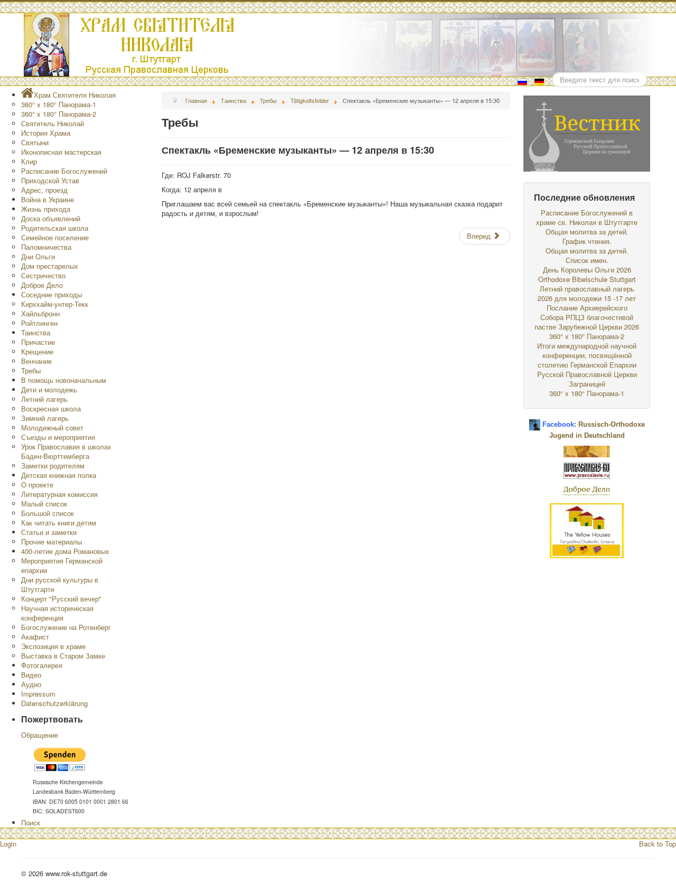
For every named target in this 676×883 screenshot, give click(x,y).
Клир (29, 161)
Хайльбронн (40, 313)
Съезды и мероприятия (58, 437)
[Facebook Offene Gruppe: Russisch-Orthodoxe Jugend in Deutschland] (534, 420)
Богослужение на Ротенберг (66, 627)
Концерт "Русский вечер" (61, 599)
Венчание (36, 361)
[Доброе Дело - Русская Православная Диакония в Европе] (587, 490)
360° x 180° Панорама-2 (58, 114)
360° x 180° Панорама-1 (58, 104)
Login (8, 844)
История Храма (45, 133)
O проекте (37, 485)
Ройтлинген (39, 323)
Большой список (47, 513)
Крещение (37, 351)
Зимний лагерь (45, 418)
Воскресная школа (51, 408)
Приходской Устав (50, 180)
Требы (31, 370)
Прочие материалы (51, 542)
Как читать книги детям (58, 523)
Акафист (35, 637)
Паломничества (46, 247)
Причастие (38, 342)
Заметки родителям (52, 466)
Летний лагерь (44, 399)
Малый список (44, 504)
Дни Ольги (38, 256)
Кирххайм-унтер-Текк (54, 304)
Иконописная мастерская (61, 152)
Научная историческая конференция (57, 613)
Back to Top (657, 844)
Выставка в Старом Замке (63, 656)
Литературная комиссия (59, 494)
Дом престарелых (49, 266)
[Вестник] (586, 132)
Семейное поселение (55, 237)
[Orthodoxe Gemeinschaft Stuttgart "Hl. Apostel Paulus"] (587, 450)
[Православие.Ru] (587, 470)
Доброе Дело (42, 285)
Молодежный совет (52, 427)
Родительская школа (54, 228)
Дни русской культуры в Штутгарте (59, 584)
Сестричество (43, 275)
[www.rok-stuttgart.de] (339, 45)
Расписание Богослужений (64, 171)
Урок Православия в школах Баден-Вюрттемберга (66, 451)
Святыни (35, 142)
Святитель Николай (52, 123)
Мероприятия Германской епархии (61, 565)
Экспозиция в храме (53, 646)
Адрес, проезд (44, 190)
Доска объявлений (50, 218)
